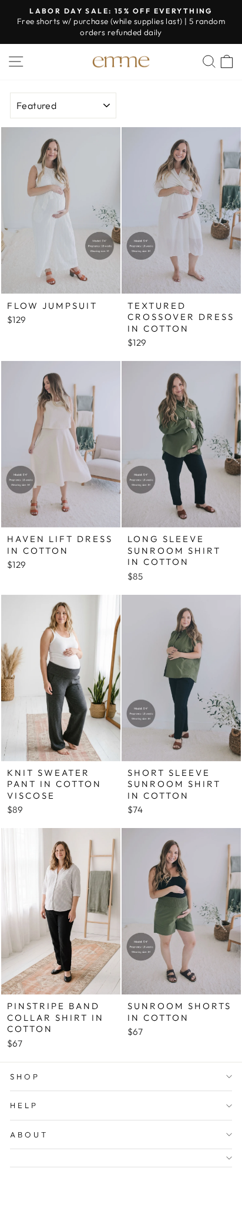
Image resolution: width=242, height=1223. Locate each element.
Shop (25, 1076)
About (29, 1134)
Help (24, 1105)
